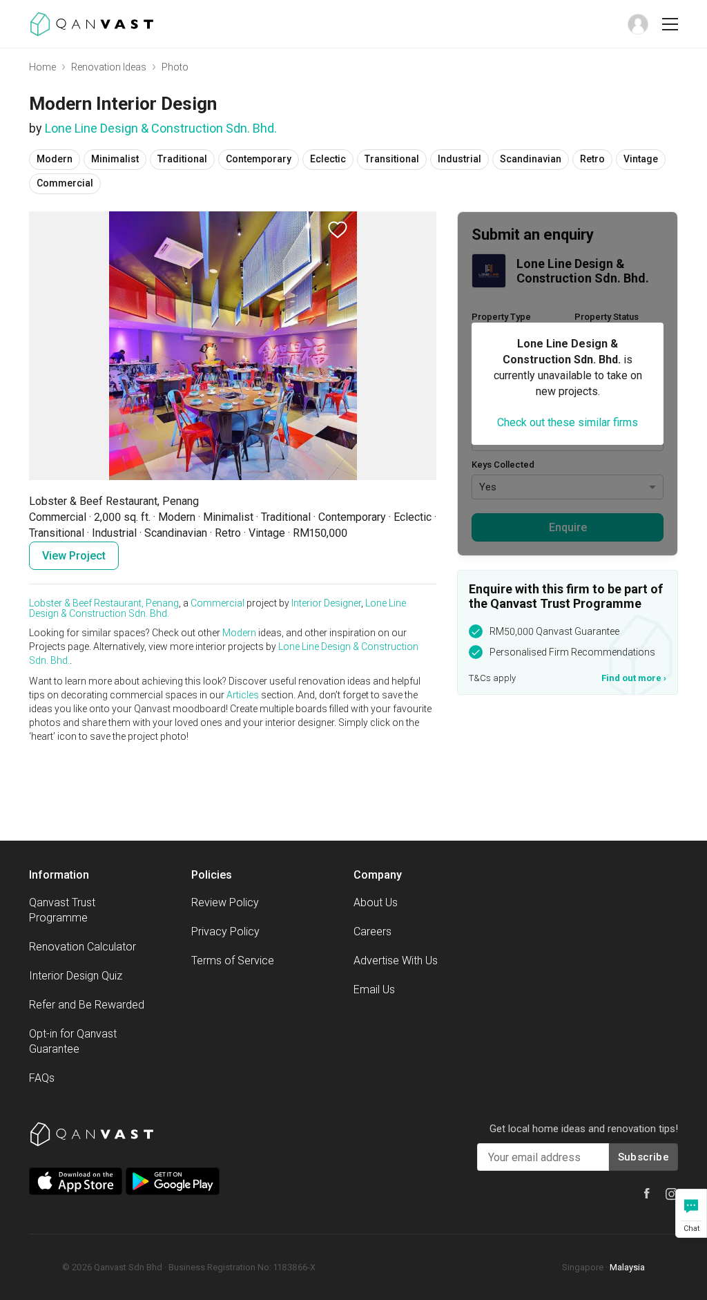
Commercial (217, 603)
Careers (372, 931)
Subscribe (643, 1157)
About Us (376, 902)
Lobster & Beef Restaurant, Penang (104, 603)
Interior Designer (326, 603)
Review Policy (225, 902)
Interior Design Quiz (75, 975)
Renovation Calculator (82, 946)
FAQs (42, 1077)
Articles (242, 694)
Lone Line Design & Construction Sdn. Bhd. (161, 128)
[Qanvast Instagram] (672, 1194)
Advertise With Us (396, 960)
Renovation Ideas (108, 67)
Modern (239, 632)
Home (42, 67)
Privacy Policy (225, 931)
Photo (175, 67)
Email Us (374, 989)
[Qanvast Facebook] (647, 1193)
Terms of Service (232, 960)
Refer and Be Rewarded (86, 1004)
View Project (74, 555)
